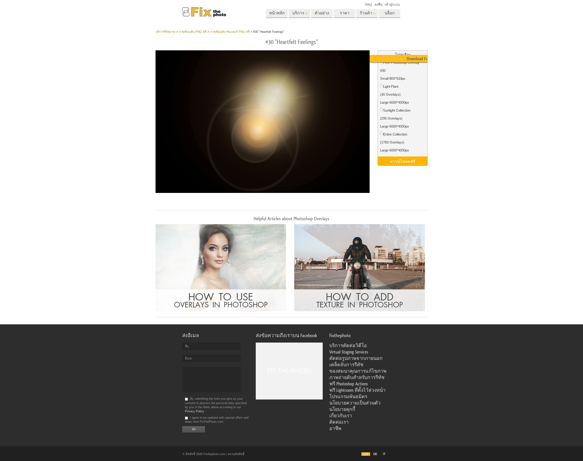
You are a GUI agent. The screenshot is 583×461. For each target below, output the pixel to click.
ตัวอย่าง (322, 13)
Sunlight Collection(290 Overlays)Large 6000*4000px (395, 118)
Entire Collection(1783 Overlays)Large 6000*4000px (394, 142)
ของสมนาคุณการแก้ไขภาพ (357, 371)
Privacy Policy (194, 411)
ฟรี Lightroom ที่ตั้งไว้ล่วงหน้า (357, 390)
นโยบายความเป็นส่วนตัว (355, 403)
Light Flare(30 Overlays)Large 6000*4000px (394, 94)
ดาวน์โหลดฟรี (402, 161)
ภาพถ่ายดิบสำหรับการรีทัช (356, 377)
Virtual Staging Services (348, 352)
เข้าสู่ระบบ (392, 4)
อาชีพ (335, 428)
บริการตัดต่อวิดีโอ (348, 345)
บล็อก (390, 13)
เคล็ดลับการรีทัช (346, 365)
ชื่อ (187, 346)
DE (375, 454)
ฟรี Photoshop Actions (348, 384)
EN (366, 454)
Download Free (419, 59)
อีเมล (188, 358)
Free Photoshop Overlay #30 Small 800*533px (399, 70)
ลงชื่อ (378, 4)
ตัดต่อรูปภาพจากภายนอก (356, 358)
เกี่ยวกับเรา (340, 416)
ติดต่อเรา (339, 422)
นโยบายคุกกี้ (342, 409)
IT (384, 454)
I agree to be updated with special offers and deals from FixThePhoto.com (216, 419)
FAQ (368, 4)
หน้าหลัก (277, 13)
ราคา (344, 13)
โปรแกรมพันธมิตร (348, 396)
